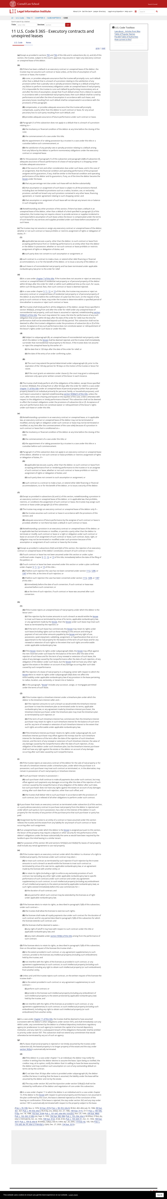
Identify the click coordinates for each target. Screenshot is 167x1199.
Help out (128, 11)
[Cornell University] (13, 3)
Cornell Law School (27, 3)
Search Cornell (152, 4)
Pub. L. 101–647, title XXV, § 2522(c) (59, 1113)
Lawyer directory (99, 11)
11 (46, 291)
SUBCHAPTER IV (54, 18)
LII (12, 18)
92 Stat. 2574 (45, 1108)
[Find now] (157, 11)
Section (40, 24)
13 (55, 291)
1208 (93, 571)
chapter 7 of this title (45, 278)
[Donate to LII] (135, 11)
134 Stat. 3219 (68, 1124)
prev (98, 48)
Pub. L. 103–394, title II (75, 1116)
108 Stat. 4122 (49, 1119)
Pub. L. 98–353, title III (60, 1108)
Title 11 (30, 18)
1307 (24, 573)
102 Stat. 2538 (38, 1113)
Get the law (86, 11)
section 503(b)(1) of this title (76, 394)
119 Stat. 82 (80, 1121)
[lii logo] (35, 11)
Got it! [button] (159, 1195)
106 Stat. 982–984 (57, 1116)
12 (49, 291)
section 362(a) (26, 1049)
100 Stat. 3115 (77, 1111)
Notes (28, 42)
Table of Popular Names (125, 34)
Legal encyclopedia (115, 11)
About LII (76, 11)
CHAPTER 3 (40, 18)
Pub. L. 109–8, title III (28, 1121)
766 (55, 55)
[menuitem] (76, 11)
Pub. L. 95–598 (21, 1108)
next (103, 48)
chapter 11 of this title (29, 388)
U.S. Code (20, 18)
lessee (25, 179)
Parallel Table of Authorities (126, 37)
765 (48, 55)
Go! (68, 25)
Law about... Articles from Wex (127, 31)
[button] (157, 11)
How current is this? (123, 39)
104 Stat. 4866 (93, 1113)
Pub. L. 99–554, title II (31, 1111)
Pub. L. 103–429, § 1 (74, 1119)
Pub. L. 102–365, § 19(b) (24, 1116)
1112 (88, 571)
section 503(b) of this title (61, 936)
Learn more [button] (73, 1195)
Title (13, 24)
